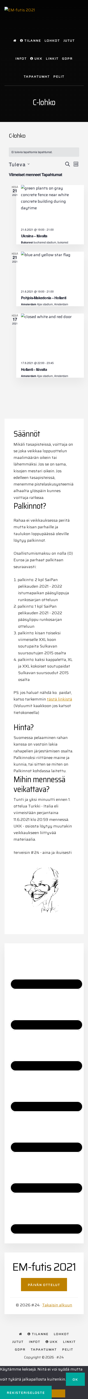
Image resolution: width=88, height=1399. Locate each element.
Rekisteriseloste (26, 1392)
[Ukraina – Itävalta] (50, 204)
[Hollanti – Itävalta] (50, 336)
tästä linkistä (59, 699)
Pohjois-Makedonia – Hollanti (43, 297)
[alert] (44, 152)
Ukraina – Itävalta (34, 235)
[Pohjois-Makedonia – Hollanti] (50, 269)
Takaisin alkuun (57, 1305)
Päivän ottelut (44, 1284)
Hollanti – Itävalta (34, 369)
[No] (58, 1393)
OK (75, 1379)
